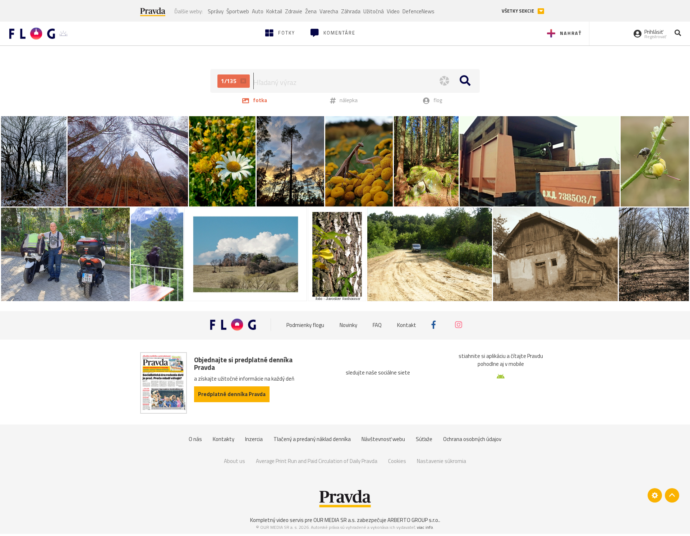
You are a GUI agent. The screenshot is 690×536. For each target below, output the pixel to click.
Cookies (397, 461)
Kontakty (223, 439)
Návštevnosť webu (383, 439)
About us (234, 461)
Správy (216, 11)
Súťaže (424, 439)
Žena (311, 11)
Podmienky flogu (305, 325)
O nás (195, 439)
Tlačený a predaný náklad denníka (312, 439)
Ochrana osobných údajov (472, 439)
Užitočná (373, 11)
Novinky (348, 325)
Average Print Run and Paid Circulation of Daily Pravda (316, 461)
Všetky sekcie (518, 11)
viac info (425, 527)
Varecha (328, 11)
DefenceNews (418, 11)
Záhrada (350, 11)
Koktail (274, 11)
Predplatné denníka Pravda (232, 394)
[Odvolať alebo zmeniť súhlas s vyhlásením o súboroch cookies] (655, 495)
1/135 (229, 81)
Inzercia (254, 439)
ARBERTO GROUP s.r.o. (413, 520)
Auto (257, 11)
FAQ (377, 325)
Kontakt (406, 325)
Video (393, 11)
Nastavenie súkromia (441, 461)
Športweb (237, 11)
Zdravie (293, 11)
